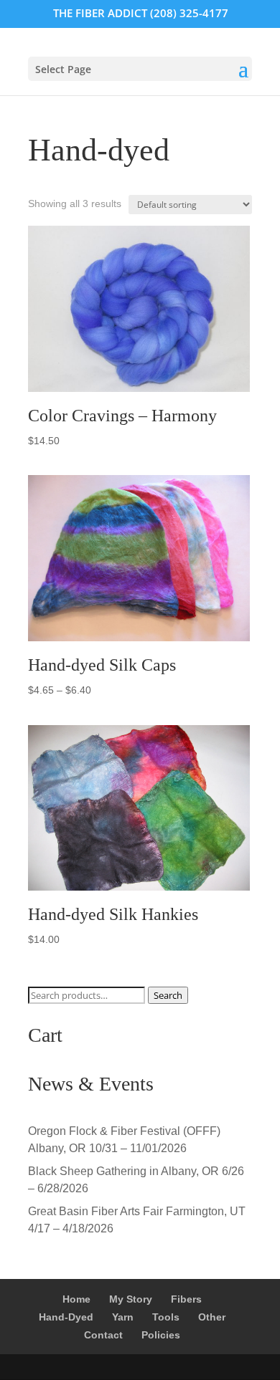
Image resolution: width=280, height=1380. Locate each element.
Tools (165, 1317)
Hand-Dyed (66, 1317)
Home (76, 1299)
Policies (160, 1335)
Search (168, 995)
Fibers (186, 1299)
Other (211, 1317)
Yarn (123, 1317)
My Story (130, 1299)
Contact (103, 1335)
